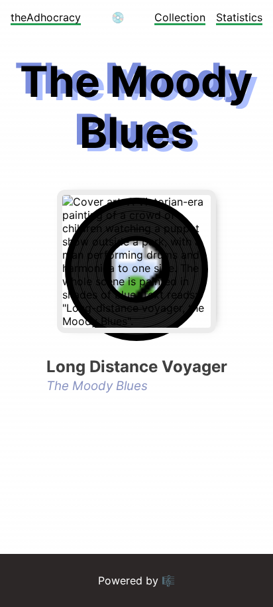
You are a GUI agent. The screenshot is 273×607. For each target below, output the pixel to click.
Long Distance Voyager (136, 366)
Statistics (239, 17)
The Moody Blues (97, 385)
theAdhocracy (46, 17)
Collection (179, 17)
